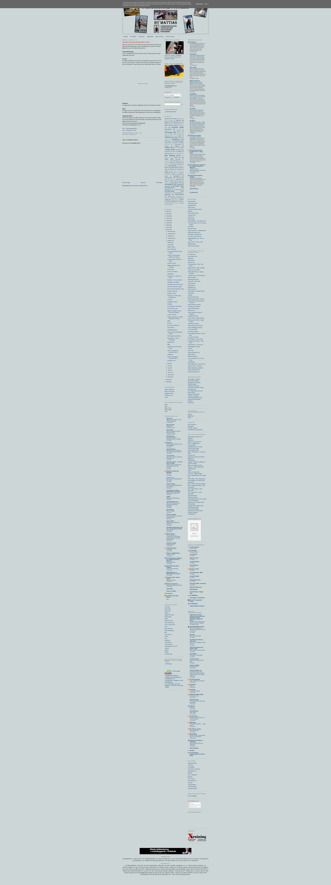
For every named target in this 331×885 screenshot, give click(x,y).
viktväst (182, 199)
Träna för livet (191, 455)
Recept (171, 166)
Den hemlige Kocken (193, 507)
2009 (167, 379)
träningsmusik (168, 189)
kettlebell (167, 147)
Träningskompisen (192, 788)
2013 (167, 222)
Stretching (178, 179)
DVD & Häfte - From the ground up (196, 478)
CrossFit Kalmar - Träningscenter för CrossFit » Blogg (197, 754)
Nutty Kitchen (191, 219)
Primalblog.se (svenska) (194, 306)
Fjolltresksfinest (194, 711)
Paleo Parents (191, 285)
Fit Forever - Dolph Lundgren (195, 473)
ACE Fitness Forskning (194, 769)
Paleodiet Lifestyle (192, 356)
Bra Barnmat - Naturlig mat (194, 234)
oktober (170, 236)
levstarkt (192, 750)
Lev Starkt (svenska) (193, 337)
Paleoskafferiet (191, 201)
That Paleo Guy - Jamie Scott (195, 344)
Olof (166, 632)
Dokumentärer (168, 129)
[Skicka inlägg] (140, 132)
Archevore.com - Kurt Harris (195, 366)
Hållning (182, 142)
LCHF (173, 151)
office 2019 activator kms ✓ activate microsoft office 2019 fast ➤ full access (197, 630)
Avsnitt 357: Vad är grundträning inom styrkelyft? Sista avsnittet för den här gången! (197, 97)
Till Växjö (169, 299)
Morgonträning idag (172, 329)
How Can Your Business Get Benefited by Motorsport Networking (173, 505)
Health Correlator (192, 289)
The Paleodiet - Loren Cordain (195, 339)
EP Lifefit (178, 129)
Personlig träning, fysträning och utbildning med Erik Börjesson (197, 166)
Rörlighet (175, 172)
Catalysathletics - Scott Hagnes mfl (197, 221)
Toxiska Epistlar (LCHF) (194, 369)
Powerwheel (167, 164)
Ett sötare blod (194, 192)
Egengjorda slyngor (169, 58)
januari (169, 377)
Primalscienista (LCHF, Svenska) (196, 299)
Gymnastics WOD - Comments (198, 583)
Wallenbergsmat (192, 244)
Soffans (168, 496)
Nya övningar (170, 269)
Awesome (168, 473)
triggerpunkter (174, 182)
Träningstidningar (178, 192)
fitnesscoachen (170, 424)
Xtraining (190, 782)
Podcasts (178, 162)
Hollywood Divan (169, 620)
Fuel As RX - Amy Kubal (194, 281)
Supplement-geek (192, 763)
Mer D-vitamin (191, 392)
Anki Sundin (168, 609)
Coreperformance (192, 771)
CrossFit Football (194, 576)
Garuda (180, 137)
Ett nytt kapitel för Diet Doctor (196, 43)
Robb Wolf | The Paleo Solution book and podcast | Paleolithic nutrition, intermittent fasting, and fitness (197, 617)
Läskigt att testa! (171, 263)
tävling (169, 196)
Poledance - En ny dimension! (174, 280)
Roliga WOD (150, 36)
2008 (167, 382)
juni (169, 365)
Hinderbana (170, 354)
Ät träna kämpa (168, 654)
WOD (183, 201)
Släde (189, 417)
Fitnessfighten (169, 132)
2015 (167, 218)
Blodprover (167, 122)
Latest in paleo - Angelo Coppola (196, 318)
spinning (171, 179)
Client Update (169, 530)
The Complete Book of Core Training (197, 499)
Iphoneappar (178, 144)
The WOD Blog (194, 595)
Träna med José (169, 644)
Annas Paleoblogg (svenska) (195, 327)
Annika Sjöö (168, 611)
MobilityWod (193, 734)
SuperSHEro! (193, 653)
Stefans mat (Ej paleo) (193, 246)
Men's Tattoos (193, 712)
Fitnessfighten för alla (193, 450)
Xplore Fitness (169, 203)
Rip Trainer (173, 171)
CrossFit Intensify (194, 561)
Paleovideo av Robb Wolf (194, 399)
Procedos (173, 164)
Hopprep (175, 142)
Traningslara (193, 54)
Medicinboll (191, 416)
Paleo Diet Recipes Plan (194, 232)
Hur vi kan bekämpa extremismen (197, 154)
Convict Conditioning (193, 500)
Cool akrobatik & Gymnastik (174, 306)
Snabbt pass (170, 242)
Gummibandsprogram (178, 141)
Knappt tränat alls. (194, 666)
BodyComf (169, 442)
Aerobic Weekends (169, 389)
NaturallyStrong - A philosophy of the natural (173, 573)
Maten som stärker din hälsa (195, 465)
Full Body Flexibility (193, 512)
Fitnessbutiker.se (192, 780)
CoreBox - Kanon (171, 293)
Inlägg (191, 803)
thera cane (179, 181)
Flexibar (178, 132)
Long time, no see (170, 554)
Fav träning (176, 131)
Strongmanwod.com (195, 580)
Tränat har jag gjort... (194, 730)
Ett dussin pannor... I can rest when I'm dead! (174, 462)
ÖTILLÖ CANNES (170, 511)
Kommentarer (193, 806)
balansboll (178, 120)
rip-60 (180, 171)
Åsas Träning (169, 509)
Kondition (181, 147)
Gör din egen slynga (172, 308)
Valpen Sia (173, 198)
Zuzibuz (167, 652)
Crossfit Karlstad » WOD (196, 572)
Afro (165, 120)
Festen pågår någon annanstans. (174, 585)
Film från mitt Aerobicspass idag (175, 289)
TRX (169, 55)
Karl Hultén (193, 108)
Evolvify (190, 348)
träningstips (132, 134)
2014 (167, 220)
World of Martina (194, 748)
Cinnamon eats (191, 215)
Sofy (166, 638)
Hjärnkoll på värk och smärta (195, 446)
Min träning (170, 156)
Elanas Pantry (191, 207)
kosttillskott (178, 150)
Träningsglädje (170, 455)
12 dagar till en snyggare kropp (195, 505)
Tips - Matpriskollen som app (195, 391)
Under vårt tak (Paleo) (193, 308)
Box (171, 123)
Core (166, 127)
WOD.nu (190, 773)
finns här (139, 125)
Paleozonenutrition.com (194, 352)
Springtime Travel (169, 393)
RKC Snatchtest (192, 424)
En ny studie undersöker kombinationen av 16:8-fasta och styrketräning (197, 138)
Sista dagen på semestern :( (174, 336)
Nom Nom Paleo (192, 228)
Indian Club (169, 144)
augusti (170, 240)
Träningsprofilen (192, 784)
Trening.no (190, 765)
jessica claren (170, 477)
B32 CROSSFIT (194, 589)
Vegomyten (191, 440)
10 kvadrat (167, 607)
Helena (166, 618)
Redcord (173, 55)
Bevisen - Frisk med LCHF (194, 441)
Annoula (167, 612)
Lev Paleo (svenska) (193, 331)
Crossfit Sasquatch (195, 679)
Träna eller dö (168, 642)
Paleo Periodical (192, 277)
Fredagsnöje (170, 273)
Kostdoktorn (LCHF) (193, 316)
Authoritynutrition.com (193, 279)
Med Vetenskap (168, 628)
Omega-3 (190, 401)
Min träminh (180, 153)
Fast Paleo (190, 226)
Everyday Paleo (192, 205)
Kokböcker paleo (192, 384)
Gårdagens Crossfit (172, 301)
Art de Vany (191, 350)
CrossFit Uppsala (194, 547)
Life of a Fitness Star (170, 624)
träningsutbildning (179, 194)
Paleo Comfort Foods (193, 213)
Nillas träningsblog (169, 630)
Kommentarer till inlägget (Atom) (139, 185)
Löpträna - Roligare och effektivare (196, 462)
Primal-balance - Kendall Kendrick (196, 291)
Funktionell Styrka (171, 548)
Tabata (166, 181)
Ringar (171, 57)
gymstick (169, 142)
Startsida (125, 36)
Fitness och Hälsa (171, 591)
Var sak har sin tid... (194, 696)
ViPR (168, 201)
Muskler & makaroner (172, 583)
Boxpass (169, 323)
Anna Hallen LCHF (192, 256)
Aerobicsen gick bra (172, 291)
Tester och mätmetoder (193, 472)
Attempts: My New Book (195, 636)
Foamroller (167, 136)
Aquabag (171, 120)
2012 (167, 225)
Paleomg (190, 211)
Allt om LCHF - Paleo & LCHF (195, 242)
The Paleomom (191, 283)
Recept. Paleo (179, 166)
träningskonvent (169, 187)
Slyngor (190, 414)
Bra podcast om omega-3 (194, 382)
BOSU (166, 123)
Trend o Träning (170, 484)
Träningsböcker (192, 514)
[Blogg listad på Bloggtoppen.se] (173, 677)
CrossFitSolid (193, 554)
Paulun (166, 636)
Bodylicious (191, 458)
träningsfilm (176, 186)
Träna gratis (170, 244)
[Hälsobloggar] (168, 663)
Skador (168, 174)
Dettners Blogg (170, 534)
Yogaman (192, 706)
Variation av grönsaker (193, 386)
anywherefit (193, 684)
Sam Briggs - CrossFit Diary (197, 597)
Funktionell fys (169, 137)
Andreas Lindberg (194, 665)
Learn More (199, 4)
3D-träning (167, 118)
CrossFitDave (193, 550)
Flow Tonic (173, 134)
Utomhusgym (178, 196)
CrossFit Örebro (194, 565)
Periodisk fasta (174, 160)
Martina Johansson (195, 80)
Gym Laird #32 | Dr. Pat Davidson (197, 650)
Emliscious (169, 593)
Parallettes (177, 159)
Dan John (192, 634)
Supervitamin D (192, 468)
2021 (167, 211)
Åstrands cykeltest (192, 428)
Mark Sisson (191, 262)
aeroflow (180, 118)
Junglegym (178, 55)
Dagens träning (171, 247)
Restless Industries (194, 169)
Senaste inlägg (126, 182)
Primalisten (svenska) (193, 323)
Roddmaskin (168, 172)
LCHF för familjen (192, 463)
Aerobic (174, 118)
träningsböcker (169, 184)
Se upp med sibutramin (173, 325)
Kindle (176, 147)
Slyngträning (176, 176)
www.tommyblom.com (196, 670)
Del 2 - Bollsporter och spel (129, 130)
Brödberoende (191, 460)
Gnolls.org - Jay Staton (193, 269)
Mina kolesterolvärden (193, 380)
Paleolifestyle (191, 362)
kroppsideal (167, 151)
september (170, 238)
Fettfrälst (190, 438)
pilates (171, 162)
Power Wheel (170, 327)
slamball (180, 174)
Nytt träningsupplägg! (195, 691)
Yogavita (167, 648)
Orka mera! (169, 418)
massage (167, 153)
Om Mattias (133, 36)
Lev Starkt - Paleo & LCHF (194, 236)
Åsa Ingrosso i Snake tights (196, 655)
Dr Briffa (190, 295)
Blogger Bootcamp (169, 614)
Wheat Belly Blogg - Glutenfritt (195, 368)
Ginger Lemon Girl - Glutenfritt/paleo (197, 230)
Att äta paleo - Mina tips (194, 379)
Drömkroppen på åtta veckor (195, 436)
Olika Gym (178, 157)
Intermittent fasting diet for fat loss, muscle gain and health (174, 528)
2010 (167, 229)
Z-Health (176, 203)
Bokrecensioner (177, 122)
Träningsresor (168, 192)
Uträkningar (167, 197)
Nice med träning (171, 249)
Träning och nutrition (195, 135)
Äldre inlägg (159, 182)
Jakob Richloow (194, 188)
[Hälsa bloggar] (176, 671)
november (170, 233)
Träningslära (169, 588)
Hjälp (168, 344)
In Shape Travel (169, 395)
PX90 (166, 166)
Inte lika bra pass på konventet (175, 284)
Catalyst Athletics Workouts (197, 606)
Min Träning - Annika (195, 729)
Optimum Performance (196, 587)
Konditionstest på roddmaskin (195, 429)
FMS (180, 134)
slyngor (166, 176)
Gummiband (167, 141)
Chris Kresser (191, 260)
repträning (179, 169)
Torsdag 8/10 (169, 549)
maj (169, 368)
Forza (173, 136)
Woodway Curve (171, 360)
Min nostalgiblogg (192, 796)
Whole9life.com (192, 287)
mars (169, 372)
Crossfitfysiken (194, 603)
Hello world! (169, 426)
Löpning (179, 151)
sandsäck (181, 172)
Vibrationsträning (174, 199)
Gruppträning (176, 139)
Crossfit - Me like (171, 314)
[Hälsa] (168, 671)
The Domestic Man (192, 203)
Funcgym (179, 136)
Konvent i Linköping (172, 271)
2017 (167, 213)
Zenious (167, 650)
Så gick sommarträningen (196, 178)
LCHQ (189, 470)
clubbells (180, 125)
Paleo (166, 159)
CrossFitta (192, 689)
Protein (180, 164)
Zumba (182, 203)
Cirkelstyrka (174, 125)
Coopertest (190, 426)
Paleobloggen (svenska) (194, 346)
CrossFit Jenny (194, 716)
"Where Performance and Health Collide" (196, 648)
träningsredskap (169, 191)
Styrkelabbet (193, 94)
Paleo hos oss (191, 310)
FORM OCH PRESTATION (196, 694)
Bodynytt (190, 777)
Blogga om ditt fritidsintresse (173, 498)
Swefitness (167, 640)
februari (170, 374)
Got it (206, 4)
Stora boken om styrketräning (195, 510)
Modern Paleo (191, 354)
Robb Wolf (190, 258)
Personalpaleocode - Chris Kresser (196, 364)
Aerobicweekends (192, 786)
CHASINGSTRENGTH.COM (197, 626)
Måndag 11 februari (171, 580)
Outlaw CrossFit (194, 558)
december (170, 231)
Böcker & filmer (159, 36)
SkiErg (173, 174)
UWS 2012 (192, 707)
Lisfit (166, 626)
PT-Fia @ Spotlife (171, 514)
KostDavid (192, 120)
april (169, 370)
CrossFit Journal (194, 659)
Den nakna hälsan (192, 495)
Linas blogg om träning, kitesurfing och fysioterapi (173, 491)
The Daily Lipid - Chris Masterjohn (196, 275)
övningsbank (168, 204)
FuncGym (167, 57)
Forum (166, 397)
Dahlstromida (168, 616)
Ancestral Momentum (193, 297)
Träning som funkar (193, 497)
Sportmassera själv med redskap (196, 457)
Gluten (166, 139)
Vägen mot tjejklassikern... (173, 553)
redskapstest (175, 167)
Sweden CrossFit (194, 569)
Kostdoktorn (193, 42)
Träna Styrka (193, 67)
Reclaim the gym (194, 699)
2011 (167, 227)
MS (171, 157)
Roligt (168, 321)
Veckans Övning (170, 36)
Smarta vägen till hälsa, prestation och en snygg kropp (196, 152)
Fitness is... (192, 686)
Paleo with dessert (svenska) (195, 325)
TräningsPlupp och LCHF (171, 646)
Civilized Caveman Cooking (195, 209)
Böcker (166, 125)
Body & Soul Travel (169, 391)
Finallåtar (169, 304)
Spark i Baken (170, 521)
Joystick (166, 146)
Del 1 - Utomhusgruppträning (129, 128)
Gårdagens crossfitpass (173, 282)
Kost (168, 150)
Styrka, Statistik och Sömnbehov (197, 680)
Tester (171, 181)
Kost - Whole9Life (192, 775)
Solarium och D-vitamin (194, 394)
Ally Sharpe (191, 293)
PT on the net (191, 778)
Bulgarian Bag (178, 123)
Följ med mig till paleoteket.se (197, 110)
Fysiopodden (191, 767)
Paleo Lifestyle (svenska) (194, 304)
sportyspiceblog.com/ (172, 501)
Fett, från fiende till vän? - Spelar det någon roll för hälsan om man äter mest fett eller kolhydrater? (197, 124)
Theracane (167, 182)
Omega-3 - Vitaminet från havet (196, 467)
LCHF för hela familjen (193, 448)
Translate (176, 97)
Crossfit (175, 127)
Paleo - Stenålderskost (193, 443)
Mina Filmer (141, 36)
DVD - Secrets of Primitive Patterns (197, 483)
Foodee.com (191, 217)
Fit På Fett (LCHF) (192, 329)
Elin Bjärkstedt (170, 436)
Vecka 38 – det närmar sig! (172, 493)
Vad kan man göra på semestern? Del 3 (136, 42)
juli (169, 363)
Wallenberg (193, 722)
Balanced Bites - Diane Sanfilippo (196, 268)
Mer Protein (191, 402)
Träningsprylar (177, 189)
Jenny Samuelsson (169, 622)
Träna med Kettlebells (193, 509)
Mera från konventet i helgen (174, 286)
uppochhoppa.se (170, 449)
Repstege (176, 57)
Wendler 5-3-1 (175, 201)
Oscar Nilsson (168, 634)
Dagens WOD (170, 342)
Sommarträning (168, 177)
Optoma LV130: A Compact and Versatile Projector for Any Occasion (173, 466)
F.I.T (167, 599)
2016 (167, 216)
